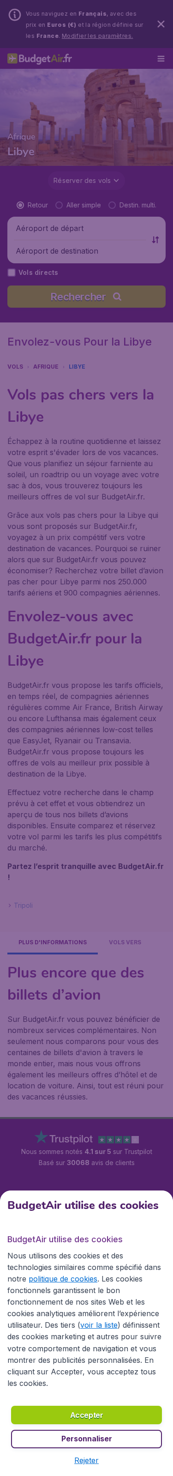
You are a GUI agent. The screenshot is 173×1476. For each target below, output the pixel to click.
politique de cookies (63, 1278)
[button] (86, 1460)
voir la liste (99, 1325)
